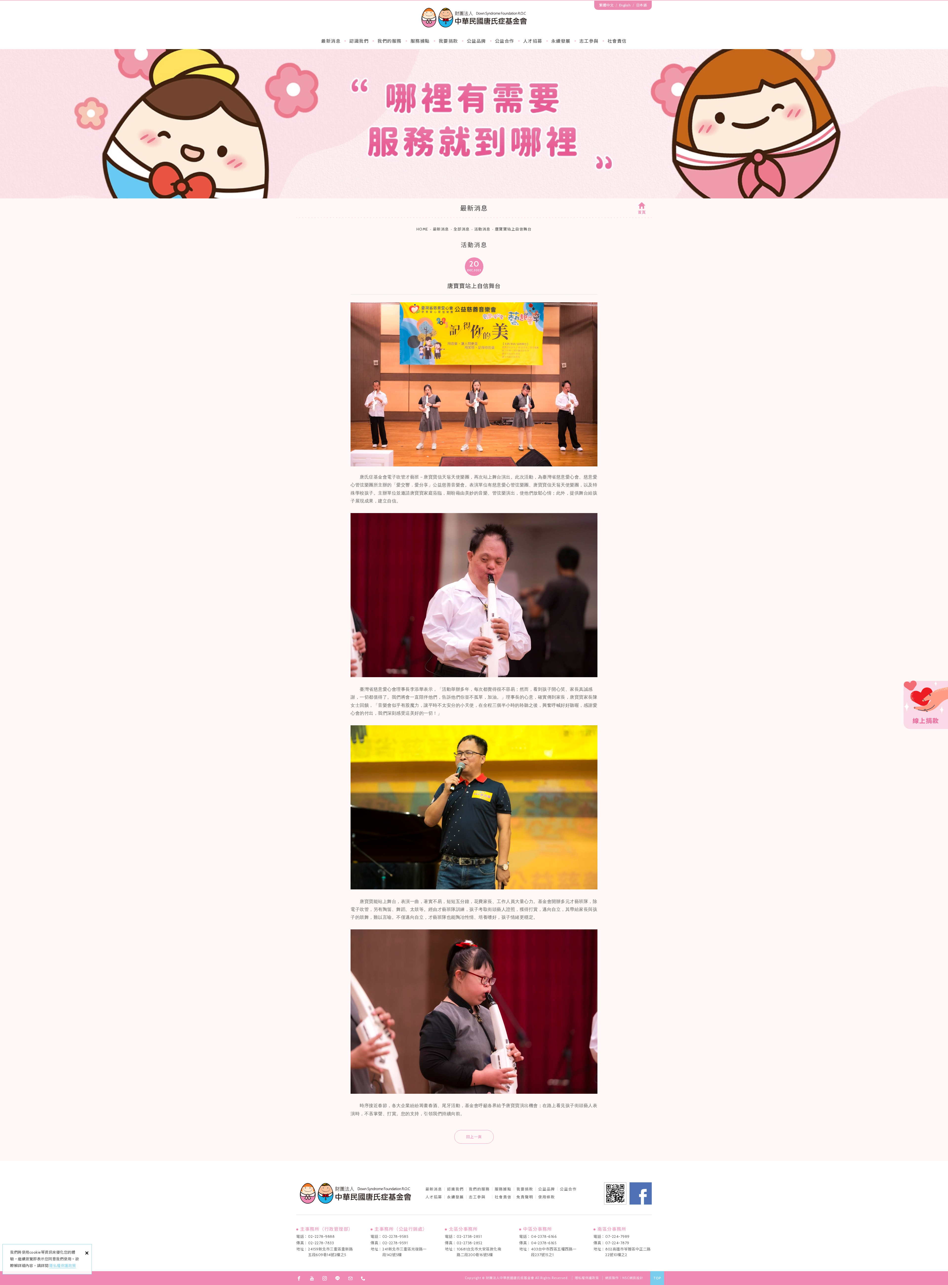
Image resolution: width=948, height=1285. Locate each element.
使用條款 (546, 1197)
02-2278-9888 (321, 1236)
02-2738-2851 (469, 1236)
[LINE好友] (337, 1278)
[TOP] (657, 1278)
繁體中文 (606, 5)
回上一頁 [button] (474, 1137)
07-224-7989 (617, 1236)
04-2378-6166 (544, 1236)
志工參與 (589, 41)
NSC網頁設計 (632, 1278)
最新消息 (330, 41)
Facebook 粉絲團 (641, 1193)
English (625, 5)
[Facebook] (299, 1278)
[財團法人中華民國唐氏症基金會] (474, 17)
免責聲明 (524, 1197)
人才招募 (532, 41)
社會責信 (617, 41)
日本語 (641, 5)
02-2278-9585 (395, 1236)
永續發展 (561, 41)
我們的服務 (389, 41)
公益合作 (504, 41)
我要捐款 (448, 41)
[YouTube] (311, 1278)
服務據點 (420, 41)
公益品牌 (546, 1189)
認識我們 (359, 41)
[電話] (363, 1278)
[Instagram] (324, 1278)
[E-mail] (350, 1278)
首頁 (642, 212)
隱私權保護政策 (62, 1266)
